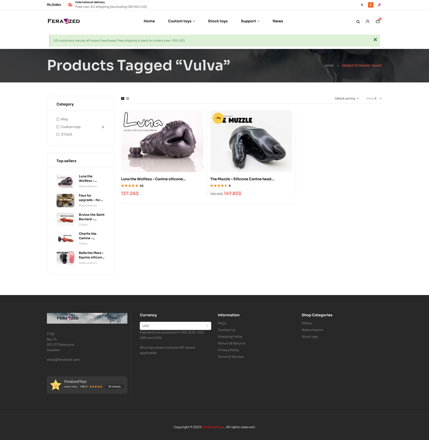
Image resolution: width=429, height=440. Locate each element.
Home (329, 65)
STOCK (66, 134)
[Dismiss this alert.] (375, 40)
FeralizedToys (213, 427)
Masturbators (88, 186)
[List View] (127, 98)
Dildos (83, 224)
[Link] (379, 5)
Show (370, 98)
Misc (64, 119)
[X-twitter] (362, 5)
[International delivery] (70, 5)
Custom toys (70, 127)
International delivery (90, 2)
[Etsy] (370, 5)
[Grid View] (122, 98)
